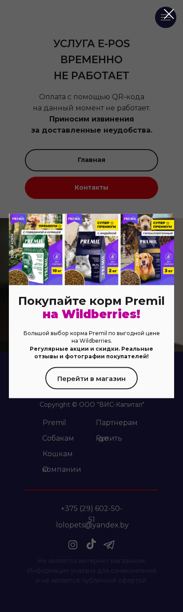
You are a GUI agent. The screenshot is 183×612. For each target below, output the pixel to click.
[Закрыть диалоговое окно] (169, 14)
